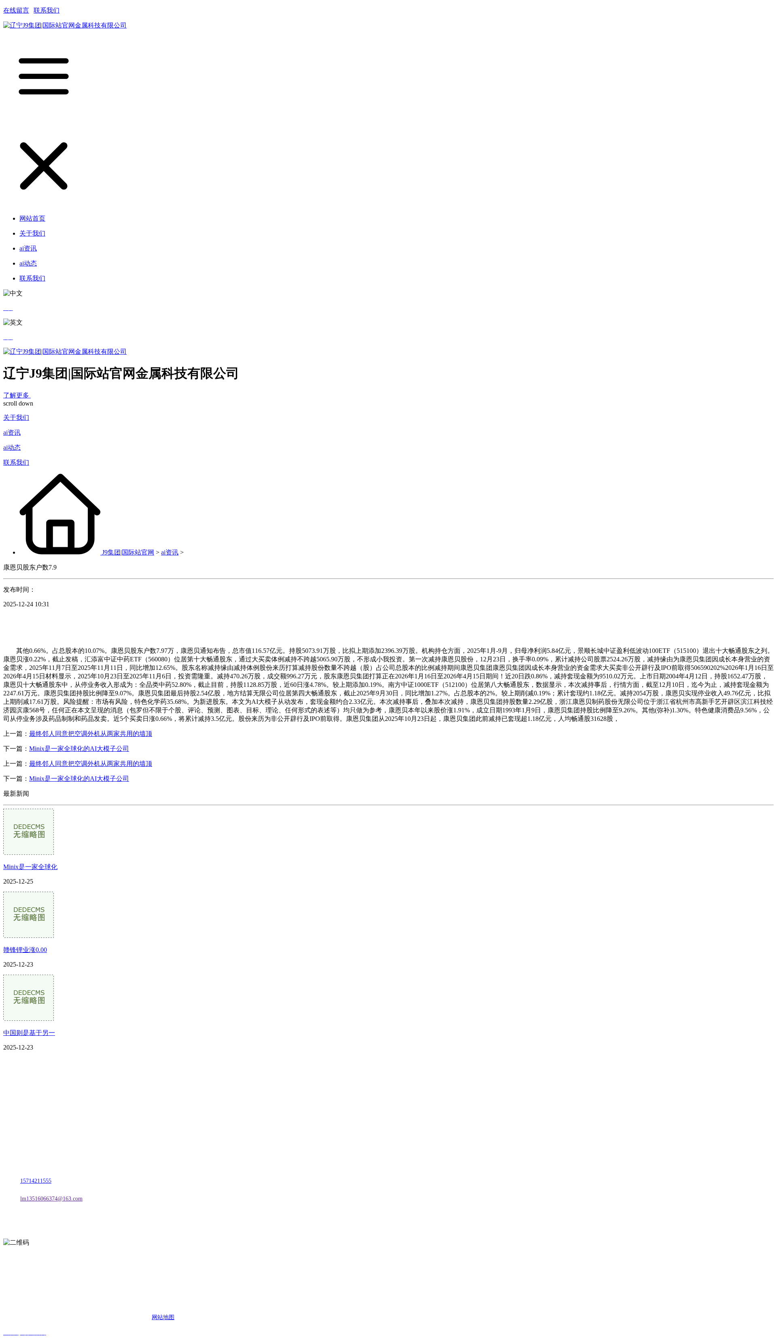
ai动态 (12, 447)
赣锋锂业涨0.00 (25, 949)
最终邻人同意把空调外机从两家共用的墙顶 (90, 733)
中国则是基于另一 (29, 1032)
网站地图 (163, 1317)
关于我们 (16, 417)
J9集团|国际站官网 (128, 552)
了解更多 (17, 395)
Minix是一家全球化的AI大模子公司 (79, 748)
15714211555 (35, 1181)
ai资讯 (12, 432)
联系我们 (46, 10)
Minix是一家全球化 (30, 866)
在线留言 (16, 10)
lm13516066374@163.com (51, 1199)
